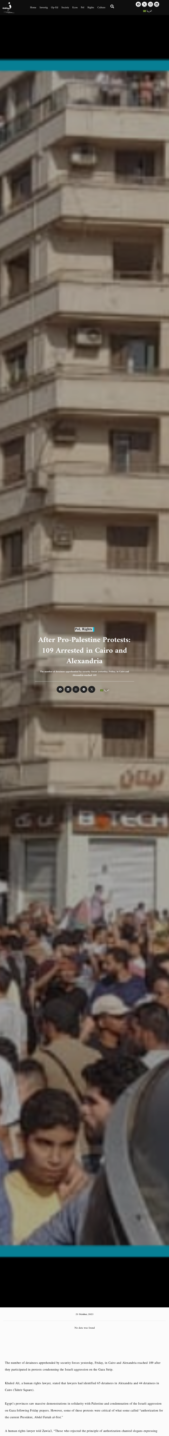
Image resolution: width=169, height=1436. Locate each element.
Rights (90, 7)
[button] (60, 689)
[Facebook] (138, 4)
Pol (82, 7)
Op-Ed (54, 7)
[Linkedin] (156, 4)
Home (33, 7)
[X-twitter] (144, 4)
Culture (101, 7)
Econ (75, 7)
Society (65, 7)
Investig (44, 7)
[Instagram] (150, 4)
